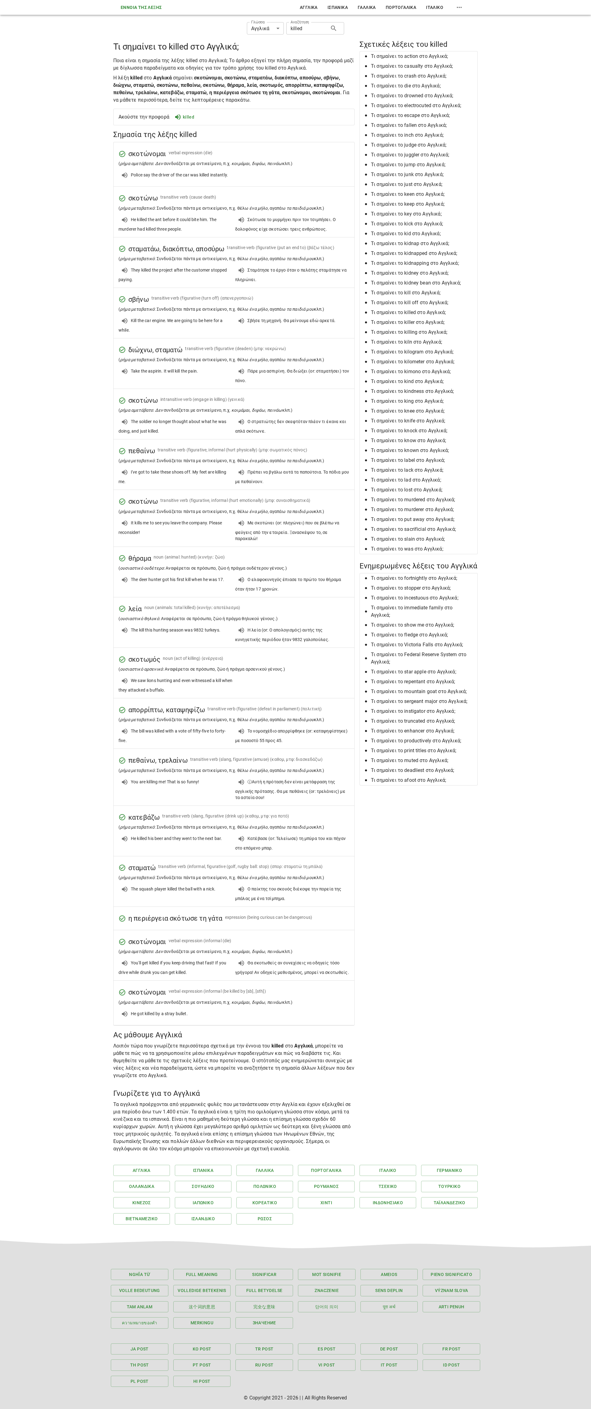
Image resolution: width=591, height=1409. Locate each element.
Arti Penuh (451, 1306)
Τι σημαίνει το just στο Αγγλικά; (406, 184)
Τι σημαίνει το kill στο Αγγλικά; (405, 293)
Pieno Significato (451, 1274)
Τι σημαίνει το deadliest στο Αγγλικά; (412, 770)
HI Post (202, 1381)
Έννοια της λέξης (141, 7)
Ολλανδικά (142, 1186)
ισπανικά (338, 7)
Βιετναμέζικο (142, 1218)
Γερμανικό (449, 1170)
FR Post (451, 1348)
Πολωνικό (264, 1186)
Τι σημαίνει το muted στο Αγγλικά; (409, 760)
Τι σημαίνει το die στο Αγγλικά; (406, 86)
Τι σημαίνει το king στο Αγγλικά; (407, 401)
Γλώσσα (258, 22)
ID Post (451, 1365)
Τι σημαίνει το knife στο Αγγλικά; (408, 421)
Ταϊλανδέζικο (449, 1202)
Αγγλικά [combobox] (260, 28)
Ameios (389, 1274)
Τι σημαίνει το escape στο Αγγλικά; (410, 115)
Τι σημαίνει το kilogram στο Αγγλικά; (412, 352)
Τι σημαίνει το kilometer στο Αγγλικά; (413, 362)
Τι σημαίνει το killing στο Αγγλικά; (409, 332)
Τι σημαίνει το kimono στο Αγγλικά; (411, 371)
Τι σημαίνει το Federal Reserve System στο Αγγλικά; (418, 658)
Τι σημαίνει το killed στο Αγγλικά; (408, 312)
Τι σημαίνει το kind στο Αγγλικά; (407, 381)
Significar (264, 1274)
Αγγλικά (309, 7)
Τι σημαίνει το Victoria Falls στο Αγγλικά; (417, 645)
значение (264, 1322)
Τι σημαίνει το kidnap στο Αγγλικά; (410, 243)
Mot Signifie (326, 1274)
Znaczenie (327, 1290)
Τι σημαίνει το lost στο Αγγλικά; (406, 490)
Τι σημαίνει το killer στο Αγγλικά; (407, 322)
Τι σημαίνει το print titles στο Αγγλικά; (413, 750)
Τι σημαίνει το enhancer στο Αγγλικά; (412, 731)
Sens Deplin (389, 1290)
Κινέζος (141, 1202)
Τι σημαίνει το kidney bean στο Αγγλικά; (416, 283)
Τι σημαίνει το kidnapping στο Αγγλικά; (415, 263)
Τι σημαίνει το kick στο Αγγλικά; (407, 224)
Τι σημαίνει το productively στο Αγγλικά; (416, 741)
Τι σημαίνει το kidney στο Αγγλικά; (409, 273)
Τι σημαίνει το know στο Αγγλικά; (408, 440)
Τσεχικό (388, 1186)
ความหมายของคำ (139, 1322)
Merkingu (202, 1322)
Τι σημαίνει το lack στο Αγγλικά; (407, 470)
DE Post (389, 1348)
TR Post (264, 1348)
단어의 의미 (326, 1306)
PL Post (140, 1381)
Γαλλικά (367, 7)
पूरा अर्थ (389, 1306)
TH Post (139, 1365)
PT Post (202, 1365)
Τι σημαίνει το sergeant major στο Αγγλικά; (419, 701)
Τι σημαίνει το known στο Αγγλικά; (410, 450)
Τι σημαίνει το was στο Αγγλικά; (407, 549)
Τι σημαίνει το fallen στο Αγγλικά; (409, 125)
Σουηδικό (203, 1186)
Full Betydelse (264, 1290)
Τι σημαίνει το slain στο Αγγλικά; (408, 539)
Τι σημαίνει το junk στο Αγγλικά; (407, 174)
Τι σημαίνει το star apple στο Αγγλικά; (413, 672)
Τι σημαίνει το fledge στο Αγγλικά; (409, 635)
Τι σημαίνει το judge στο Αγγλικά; (408, 145)
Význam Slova (451, 1290)
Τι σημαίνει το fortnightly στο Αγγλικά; (414, 578)
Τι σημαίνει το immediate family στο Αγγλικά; (411, 611)
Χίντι (326, 1202)
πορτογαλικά (401, 7)
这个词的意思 (202, 1306)
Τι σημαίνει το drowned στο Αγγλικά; (412, 96)
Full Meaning (202, 1274)
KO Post (202, 1348)
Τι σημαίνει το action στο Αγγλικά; (409, 56)
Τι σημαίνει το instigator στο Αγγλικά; (413, 711)
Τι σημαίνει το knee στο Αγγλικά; (407, 411)
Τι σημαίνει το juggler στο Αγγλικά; (410, 155)
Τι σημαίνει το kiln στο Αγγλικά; (406, 342)
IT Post (389, 1365)
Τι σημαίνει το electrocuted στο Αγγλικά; (416, 105)
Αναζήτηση (300, 22)
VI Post (326, 1365)
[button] (418, 56)
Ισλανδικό (203, 1218)
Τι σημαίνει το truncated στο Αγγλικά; (413, 721)
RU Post (264, 1365)
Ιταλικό (434, 7)
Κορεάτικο (264, 1202)
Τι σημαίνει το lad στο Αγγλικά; (406, 480)
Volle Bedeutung (139, 1290)
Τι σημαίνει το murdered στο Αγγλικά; (413, 500)
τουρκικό (449, 1186)
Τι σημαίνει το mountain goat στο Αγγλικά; (419, 691)
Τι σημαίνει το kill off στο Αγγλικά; (409, 302)
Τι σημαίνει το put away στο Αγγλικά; (412, 519)
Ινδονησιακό (388, 1202)
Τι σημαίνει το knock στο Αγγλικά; (409, 431)
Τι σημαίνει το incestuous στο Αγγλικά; (414, 598)
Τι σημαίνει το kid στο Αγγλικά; (406, 233)
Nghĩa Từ (139, 1274)
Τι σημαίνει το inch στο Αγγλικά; (407, 135)
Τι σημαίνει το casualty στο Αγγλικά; (412, 66)
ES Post (327, 1348)
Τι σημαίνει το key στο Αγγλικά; (406, 214)
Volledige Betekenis (202, 1290)
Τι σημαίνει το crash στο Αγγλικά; (408, 76)
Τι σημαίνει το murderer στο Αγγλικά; (412, 509)
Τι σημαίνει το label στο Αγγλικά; (408, 460)
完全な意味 (264, 1306)
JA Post (140, 1348)
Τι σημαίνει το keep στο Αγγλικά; (407, 204)
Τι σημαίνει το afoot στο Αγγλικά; (408, 780)
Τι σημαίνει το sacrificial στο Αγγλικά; (413, 529)
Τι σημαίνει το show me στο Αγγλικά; (412, 625)
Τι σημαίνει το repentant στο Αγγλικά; (413, 681)
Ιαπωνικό (203, 1202)
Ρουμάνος (326, 1186)
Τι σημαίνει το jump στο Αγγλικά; (408, 165)
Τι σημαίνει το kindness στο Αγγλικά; (412, 391)
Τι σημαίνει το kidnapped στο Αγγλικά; (414, 253)
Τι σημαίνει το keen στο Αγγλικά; (407, 194)
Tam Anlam (140, 1306)
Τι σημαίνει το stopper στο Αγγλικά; (411, 588)
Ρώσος (265, 1218)
